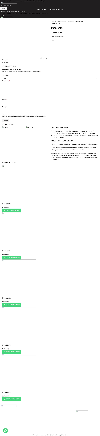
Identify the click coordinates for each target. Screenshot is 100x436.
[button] (5, 430)
